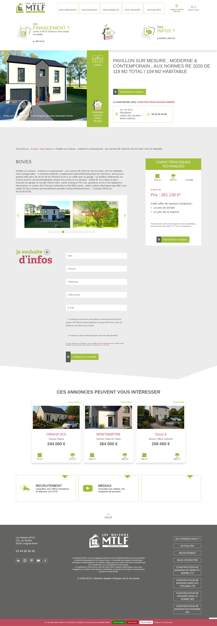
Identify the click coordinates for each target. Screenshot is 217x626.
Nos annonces (68, 10)
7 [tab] (70, 232)
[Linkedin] (18, 560)
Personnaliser (146, 622)
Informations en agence (132, 92)
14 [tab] (93, 232)
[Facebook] (45, 560)
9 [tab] (76, 232)
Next (125, 215)
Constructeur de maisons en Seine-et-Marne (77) (187, 570)
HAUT (108, 517)
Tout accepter (118, 622)
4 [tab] (59, 232)
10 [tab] (80, 232)
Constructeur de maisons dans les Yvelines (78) (187, 583)
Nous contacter (187, 560)
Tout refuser (132, 622)
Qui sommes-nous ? (187, 539)
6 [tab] (66, 232)
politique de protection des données (97, 345)
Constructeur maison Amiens (156, 102)
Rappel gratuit (167, 38)
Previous (18, 215)
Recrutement (187, 553)
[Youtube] (38, 560)
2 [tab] (53, 232)
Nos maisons (46, 149)
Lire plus (40, 41)
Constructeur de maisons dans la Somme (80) (187, 596)
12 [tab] (87, 232)
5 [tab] (63, 232)
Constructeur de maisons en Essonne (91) (187, 609)
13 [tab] (90, 232)
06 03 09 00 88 (159, 114)
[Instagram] (25, 560)
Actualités (154, 10)
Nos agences (89, 10)
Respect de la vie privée (126, 578)
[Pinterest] (31, 560)
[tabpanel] (47, 214)
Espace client (193, 10)
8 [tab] (73, 232)
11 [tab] (83, 232)
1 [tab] (49, 232)
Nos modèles (111, 10)
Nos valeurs (132, 10)
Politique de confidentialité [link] (163, 622)
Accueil (34, 149)
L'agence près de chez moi (177, 10)
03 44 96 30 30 (25, 551)
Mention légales (102, 578)
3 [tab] (56, 232)
